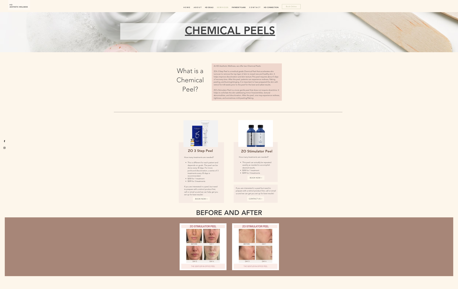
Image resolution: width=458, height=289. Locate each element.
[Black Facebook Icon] (4, 141)
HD (11, 5)
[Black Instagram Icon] (4, 147)
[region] (200, 161)
